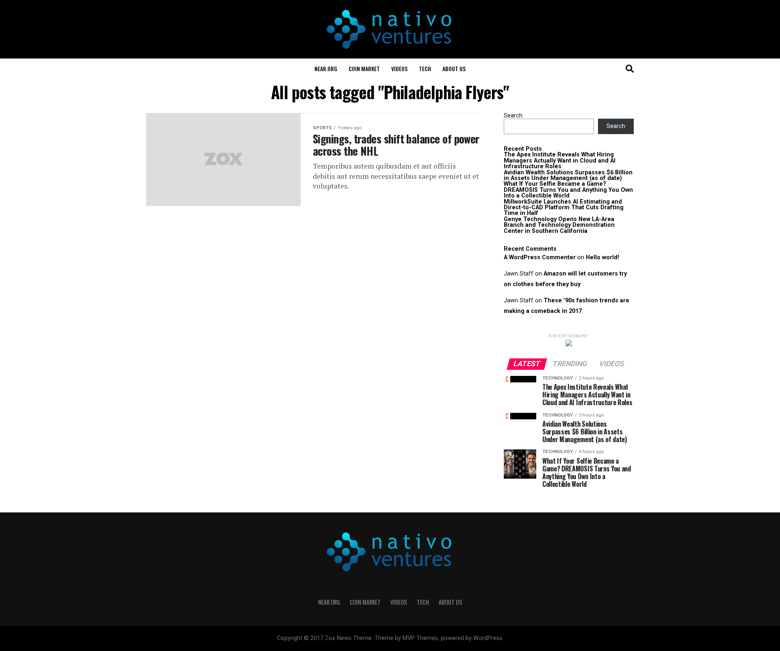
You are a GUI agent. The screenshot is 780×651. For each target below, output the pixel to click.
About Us (454, 68)
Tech (425, 68)
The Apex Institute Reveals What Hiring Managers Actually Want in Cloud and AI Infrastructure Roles (559, 160)
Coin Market (364, 68)
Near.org (325, 68)
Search (513, 115)
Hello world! (602, 257)
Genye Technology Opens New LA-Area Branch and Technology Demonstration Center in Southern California (559, 225)
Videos (399, 68)
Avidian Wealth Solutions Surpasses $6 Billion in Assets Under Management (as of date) (568, 175)
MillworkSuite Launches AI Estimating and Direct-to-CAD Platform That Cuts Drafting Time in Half (564, 207)
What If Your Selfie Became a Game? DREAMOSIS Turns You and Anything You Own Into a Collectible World (568, 189)
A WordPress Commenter (540, 257)
